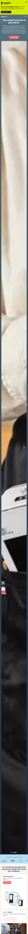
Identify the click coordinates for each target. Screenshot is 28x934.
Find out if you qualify (9, 919)
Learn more (7, 882)
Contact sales (14, 37)
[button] (4, 447)
